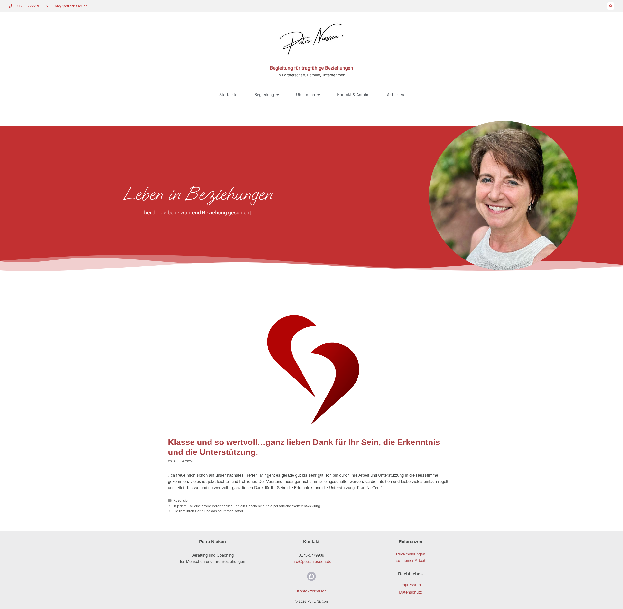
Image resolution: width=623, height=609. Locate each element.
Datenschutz (410, 592)
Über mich (305, 94)
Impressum (410, 584)
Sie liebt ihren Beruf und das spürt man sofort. (208, 511)
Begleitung (264, 94)
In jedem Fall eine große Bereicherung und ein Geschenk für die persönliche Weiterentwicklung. (247, 506)
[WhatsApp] (311, 576)
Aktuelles (395, 94)
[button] (610, 6)
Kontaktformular (311, 591)
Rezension (181, 500)
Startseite (228, 94)
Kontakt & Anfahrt (353, 94)
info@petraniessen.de (311, 561)
